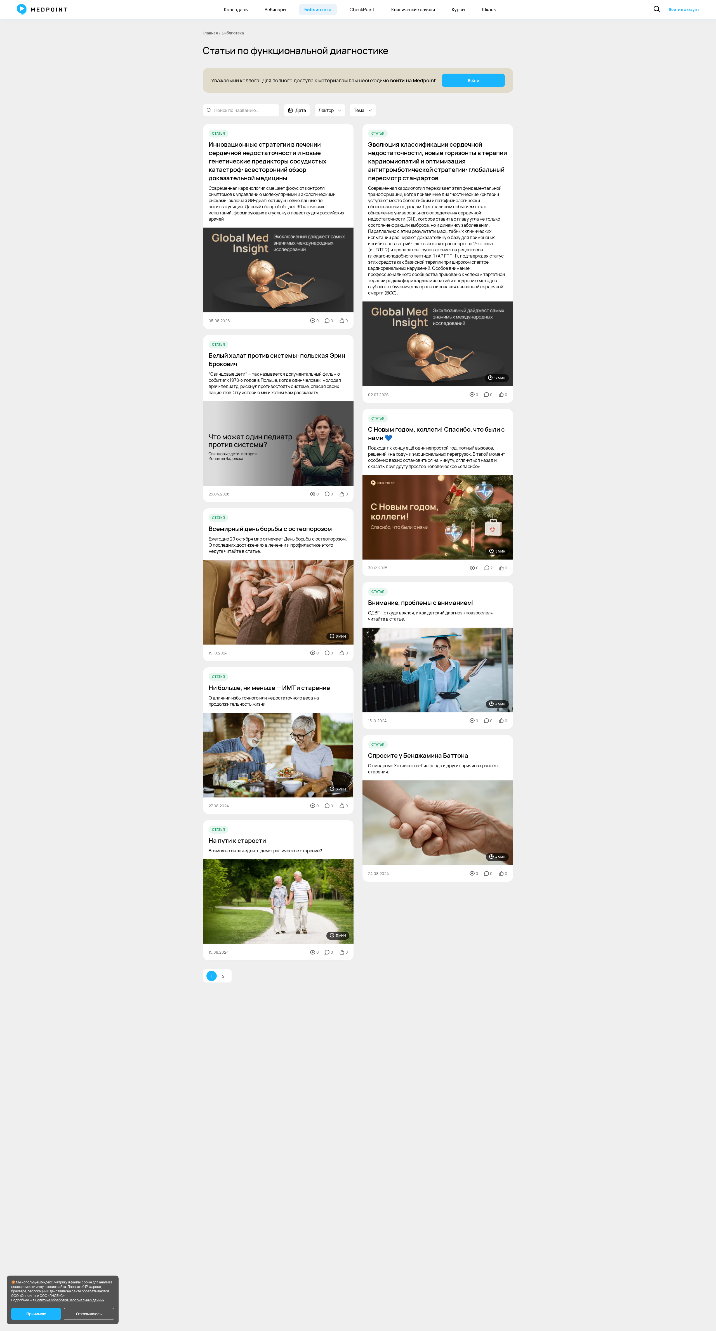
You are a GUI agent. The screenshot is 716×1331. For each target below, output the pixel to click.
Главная (210, 33)
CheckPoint (362, 9)
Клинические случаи (413, 9)
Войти (473, 80)
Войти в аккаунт (684, 9)
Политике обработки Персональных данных (69, 1300)
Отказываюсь (89, 1313)
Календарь (236, 9)
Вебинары (275, 9)
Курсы (458, 9)
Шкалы (489, 9)
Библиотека (317, 9)
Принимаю (36, 1313)
